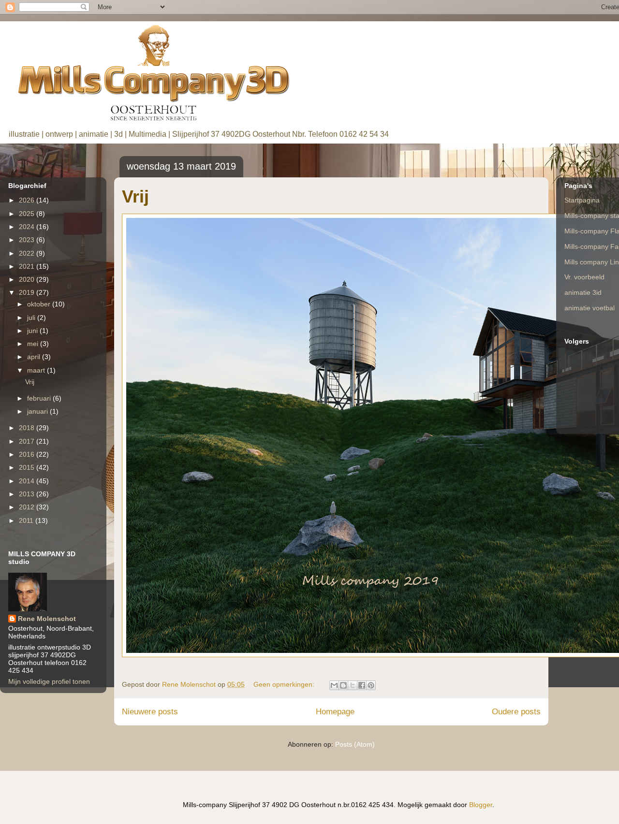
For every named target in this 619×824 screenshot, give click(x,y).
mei (33, 343)
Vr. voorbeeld (584, 277)
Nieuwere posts (150, 711)
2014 (27, 481)
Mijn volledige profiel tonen (49, 681)
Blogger (480, 805)
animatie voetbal (589, 308)
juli (32, 317)
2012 (27, 507)
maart (37, 370)
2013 (27, 494)
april (34, 357)
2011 (27, 520)
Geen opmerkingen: (284, 684)
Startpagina (582, 200)
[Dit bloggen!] (343, 685)
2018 (27, 428)
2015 (27, 467)
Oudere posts (516, 711)
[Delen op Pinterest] (371, 685)
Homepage (335, 711)
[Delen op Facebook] (362, 685)
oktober (39, 304)
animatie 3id (583, 292)
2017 (27, 441)
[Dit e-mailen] (334, 685)
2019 (27, 292)
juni (33, 330)
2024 (27, 227)
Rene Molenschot (47, 618)
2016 (27, 454)
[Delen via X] (352, 685)
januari (38, 411)
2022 (27, 253)
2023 (27, 240)
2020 (27, 279)
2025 (27, 213)
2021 (27, 266)
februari (40, 398)
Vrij (135, 196)
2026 (27, 200)
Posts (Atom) (355, 744)
